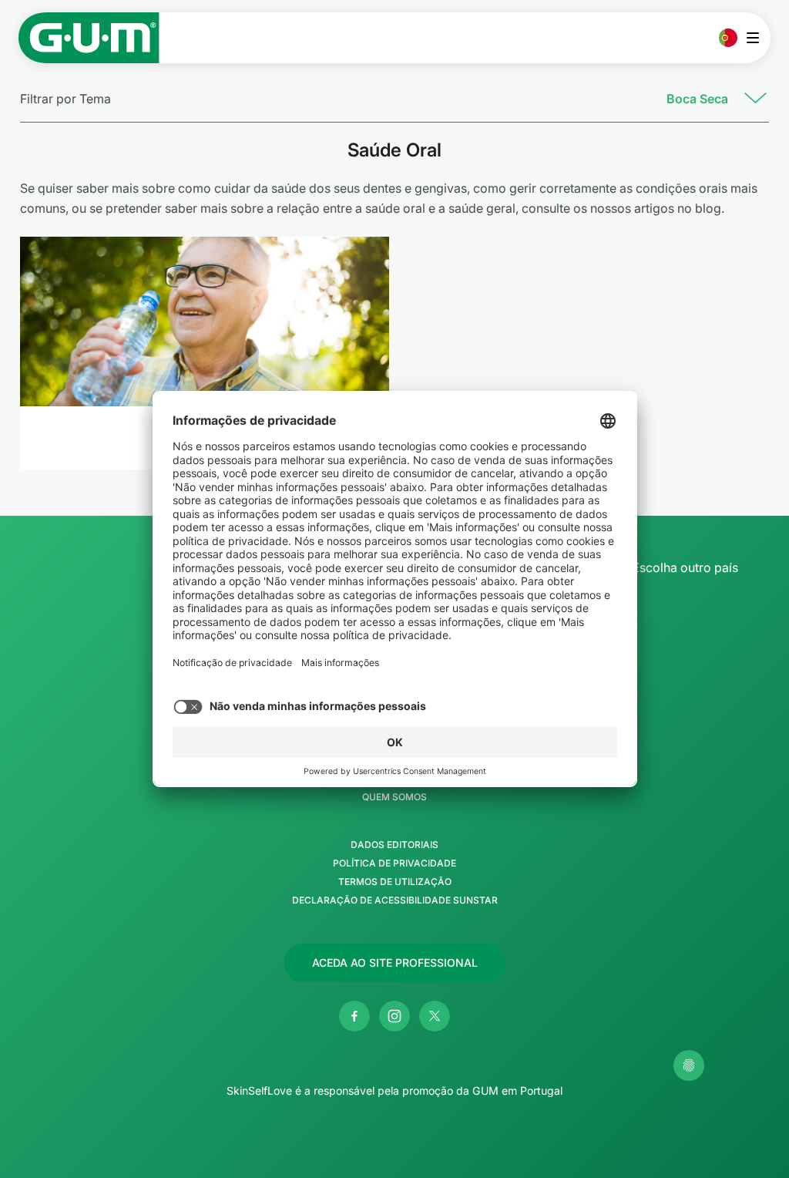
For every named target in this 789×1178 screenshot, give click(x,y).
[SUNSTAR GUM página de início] (88, 37)
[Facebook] (354, 1016)
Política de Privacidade (394, 863)
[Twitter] (434, 1016)
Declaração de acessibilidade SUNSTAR (395, 900)
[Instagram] (394, 1016)
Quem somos (394, 797)
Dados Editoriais (394, 845)
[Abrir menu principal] (757, 37)
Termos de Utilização (395, 882)
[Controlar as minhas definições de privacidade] (688, 1065)
